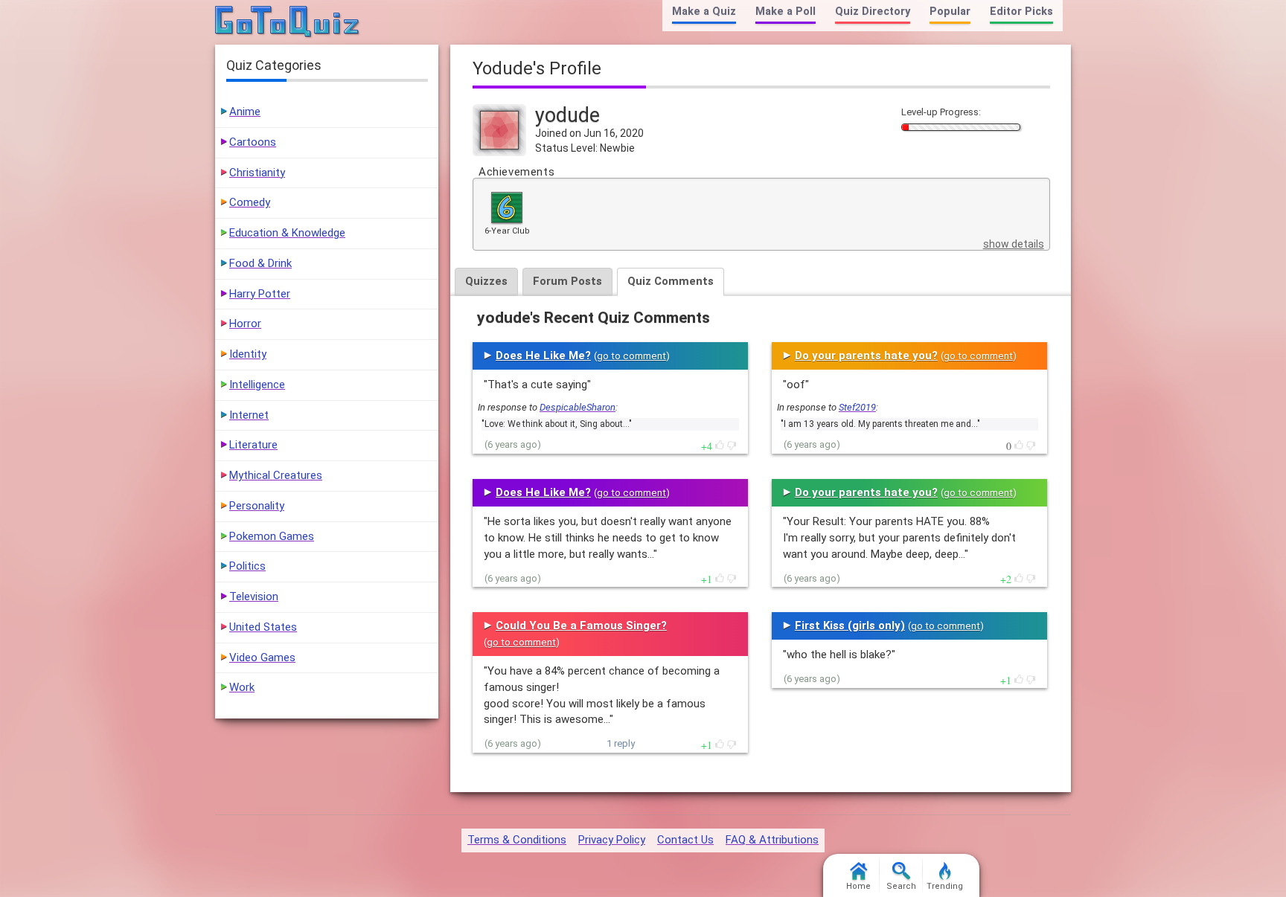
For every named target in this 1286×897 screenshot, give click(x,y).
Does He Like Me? (543, 355)
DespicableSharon (577, 407)
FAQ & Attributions (772, 839)
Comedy (249, 202)
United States (263, 627)
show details (1013, 244)
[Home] (287, 22)
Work (242, 687)
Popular (950, 11)
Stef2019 (857, 407)
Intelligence (257, 384)
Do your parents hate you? (866, 355)
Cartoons (252, 142)
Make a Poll (785, 11)
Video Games (262, 657)
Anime (244, 111)
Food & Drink (260, 263)
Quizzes (486, 281)
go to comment (631, 355)
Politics (247, 566)
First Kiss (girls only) (850, 625)
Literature (253, 444)
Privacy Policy (611, 839)
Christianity (257, 172)
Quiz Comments (670, 281)
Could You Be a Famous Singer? (581, 625)
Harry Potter (259, 293)
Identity (247, 354)
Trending (945, 886)
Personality (256, 505)
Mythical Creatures (275, 475)
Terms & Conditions (516, 839)
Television (253, 596)
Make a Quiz (704, 11)
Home (858, 886)
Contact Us (685, 839)
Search (901, 886)
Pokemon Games (271, 536)
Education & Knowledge (287, 232)
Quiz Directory (872, 11)
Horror (245, 323)
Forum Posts (567, 281)
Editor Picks (1021, 11)
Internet (249, 415)
